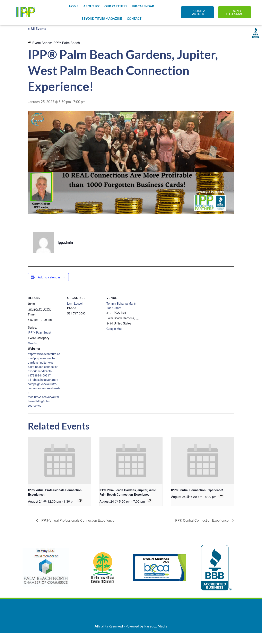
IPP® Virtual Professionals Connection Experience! (77, 520)
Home (73, 6)
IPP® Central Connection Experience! (197, 490)
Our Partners (115, 6)
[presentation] (59, 460)
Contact (134, 18)
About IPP (91, 6)
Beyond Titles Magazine (102, 18)
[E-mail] (35, 264)
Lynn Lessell (75, 303)
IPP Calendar (143, 6)
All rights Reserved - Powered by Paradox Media (131, 626)
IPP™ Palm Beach (40, 332)
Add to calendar (49, 277)
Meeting (33, 343)
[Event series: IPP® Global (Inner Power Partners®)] (80, 500)
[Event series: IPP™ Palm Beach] (149, 500)
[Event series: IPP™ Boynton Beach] (221, 496)
